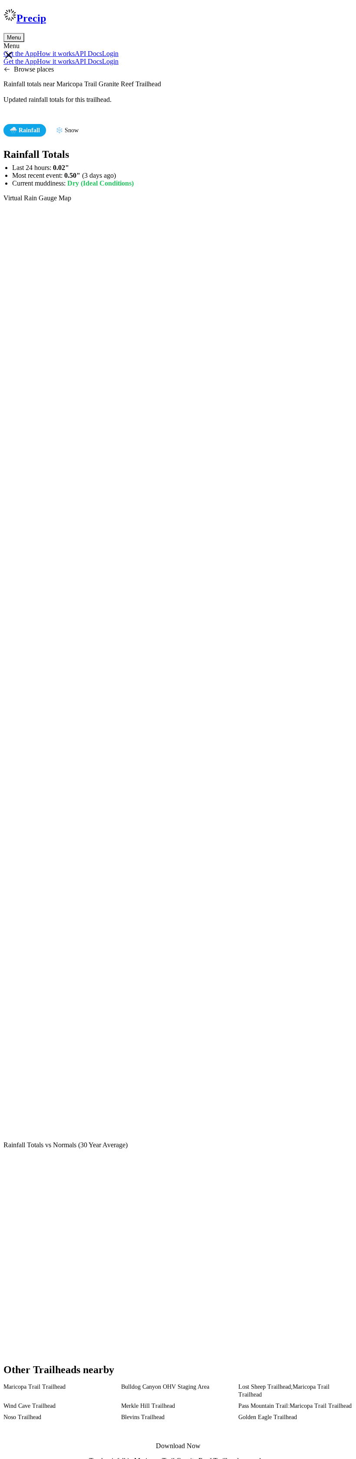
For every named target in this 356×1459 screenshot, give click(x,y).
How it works (56, 53)
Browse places (34, 69)
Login (110, 53)
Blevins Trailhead (143, 1417)
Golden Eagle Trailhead (267, 1417)
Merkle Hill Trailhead (148, 1406)
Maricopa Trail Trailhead (34, 1387)
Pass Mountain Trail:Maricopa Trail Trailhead (295, 1406)
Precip (31, 18)
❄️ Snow (67, 130)
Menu (14, 37)
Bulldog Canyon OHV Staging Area (165, 1387)
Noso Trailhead (22, 1417)
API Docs (88, 53)
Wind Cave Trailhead (29, 1406)
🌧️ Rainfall (25, 130)
